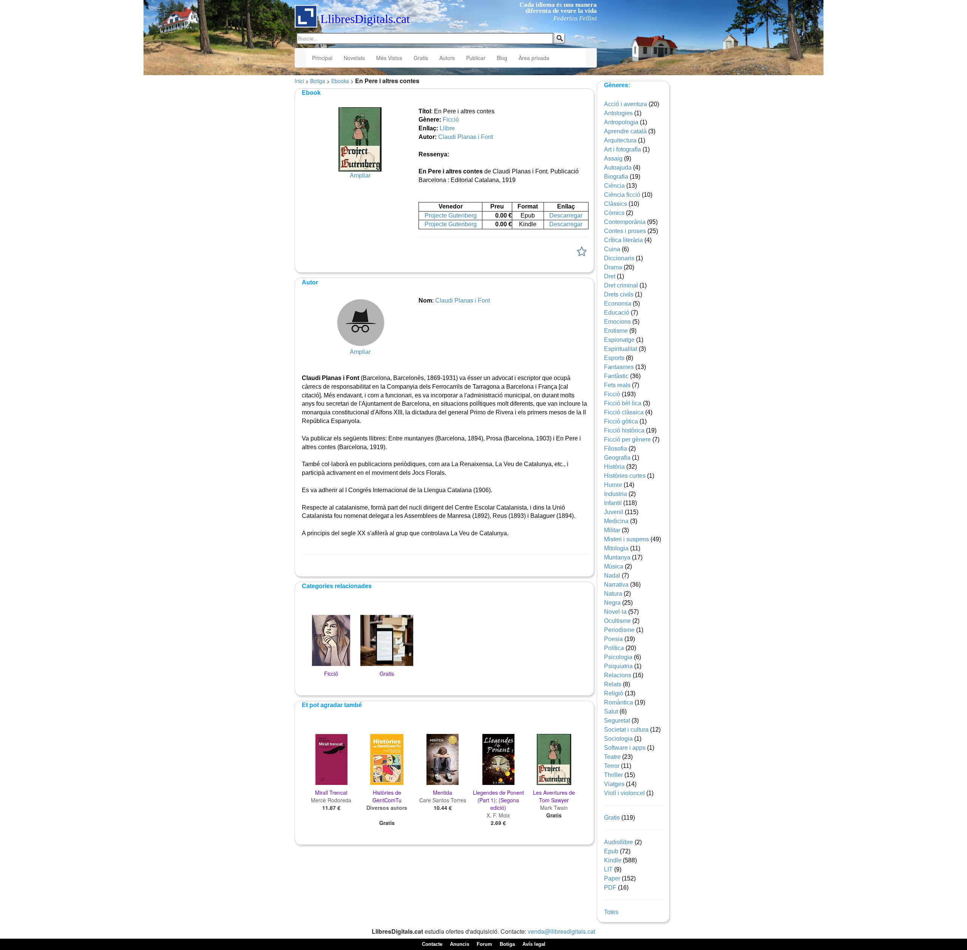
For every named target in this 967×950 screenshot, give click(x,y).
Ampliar (360, 175)
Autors (447, 58)
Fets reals (617, 385)
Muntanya (617, 557)
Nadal (612, 575)
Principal (322, 58)
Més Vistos (389, 58)
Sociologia (618, 738)
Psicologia (618, 657)
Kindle (612, 860)
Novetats (354, 58)
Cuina (612, 249)
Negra (612, 602)
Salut (611, 711)
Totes (611, 912)
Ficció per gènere (627, 439)
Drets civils (618, 294)
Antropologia (621, 122)
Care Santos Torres (442, 800)
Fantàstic (616, 376)
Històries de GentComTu (387, 796)
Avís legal (533, 944)
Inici (299, 81)
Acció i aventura (625, 104)
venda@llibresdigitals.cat (561, 931)
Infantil (613, 503)
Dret (609, 276)
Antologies (618, 113)
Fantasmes (619, 367)
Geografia (617, 457)
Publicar (475, 58)
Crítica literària (623, 240)
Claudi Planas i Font (465, 137)
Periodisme (619, 630)
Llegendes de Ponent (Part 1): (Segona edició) (498, 800)
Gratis (421, 58)
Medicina (616, 521)
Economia (617, 303)
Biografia (616, 176)
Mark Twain (554, 807)
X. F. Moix (498, 815)
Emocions (617, 321)
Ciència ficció (622, 195)
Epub (611, 851)
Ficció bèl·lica (622, 403)
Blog (502, 58)
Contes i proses (625, 231)
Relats (612, 684)
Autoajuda (618, 167)
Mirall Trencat (331, 792)
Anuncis (459, 944)
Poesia (613, 639)
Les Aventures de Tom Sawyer (554, 796)
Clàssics (615, 204)
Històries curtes (625, 476)
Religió (613, 693)
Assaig (613, 158)
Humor (613, 485)
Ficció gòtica (621, 421)
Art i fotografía (622, 149)
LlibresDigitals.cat (365, 19)
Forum (484, 944)
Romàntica (618, 702)
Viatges (614, 784)
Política (614, 648)
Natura (613, 593)
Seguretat (617, 720)
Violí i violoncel (624, 793)
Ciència (614, 185)
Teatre (612, 757)
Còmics (614, 213)
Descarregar (565, 215)
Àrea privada (534, 58)
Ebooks (340, 81)
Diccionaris (619, 258)
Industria (615, 494)
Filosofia (615, 448)
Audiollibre (618, 842)
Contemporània (625, 222)
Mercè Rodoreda (331, 800)
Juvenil (613, 512)
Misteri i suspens (626, 539)
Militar (612, 530)
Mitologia (616, 548)
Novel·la (615, 612)
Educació (616, 312)
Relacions (617, 675)
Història (614, 466)
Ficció (451, 119)
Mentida (442, 792)
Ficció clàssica (624, 412)
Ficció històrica (624, 430)
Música (613, 566)
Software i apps (625, 748)
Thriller (613, 775)
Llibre (447, 128)
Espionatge (619, 340)
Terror (611, 766)
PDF (610, 887)
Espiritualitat (620, 349)
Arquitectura (620, 140)
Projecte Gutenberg (451, 215)
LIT (608, 869)
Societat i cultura (626, 729)
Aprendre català (625, 131)
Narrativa (616, 584)
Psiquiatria (618, 666)
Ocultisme (617, 621)
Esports (614, 358)
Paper (612, 878)
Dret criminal (621, 285)
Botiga (317, 81)
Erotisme (616, 330)
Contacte (432, 944)
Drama (613, 267)
